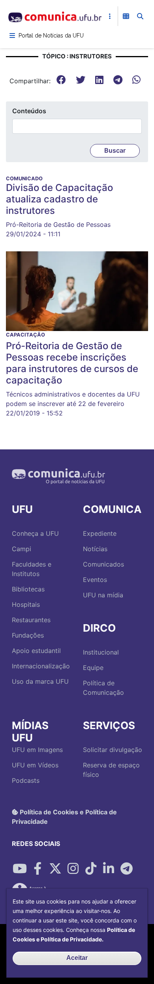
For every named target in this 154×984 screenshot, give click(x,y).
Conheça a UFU (35, 533)
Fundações (28, 635)
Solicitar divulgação (112, 750)
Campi (21, 549)
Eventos (95, 580)
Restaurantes (31, 620)
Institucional (101, 652)
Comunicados (103, 564)
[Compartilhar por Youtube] (20, 869)
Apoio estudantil (36, 651)
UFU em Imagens (37, 750)
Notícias (95, 549)
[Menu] (12, 35)
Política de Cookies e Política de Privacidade (64, 816)
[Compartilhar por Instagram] (73, 869)
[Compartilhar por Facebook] (37, 869)
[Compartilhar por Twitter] (55, 869)
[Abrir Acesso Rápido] (109, 16)
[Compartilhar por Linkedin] (108, 869)
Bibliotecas (28, 589)
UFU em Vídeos (35, 765)
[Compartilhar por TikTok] (91, 869)
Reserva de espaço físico (111, 769)
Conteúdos (29, 111)
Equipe (93, 668)
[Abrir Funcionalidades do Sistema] (126, 16)
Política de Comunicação (103, 687)
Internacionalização (41, 666)
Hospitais (26, 604)
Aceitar (77, 957)
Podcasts (25, 780)
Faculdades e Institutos (31, 569)
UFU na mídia (103, 595)
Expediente (99, 533)
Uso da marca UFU (40, 681)
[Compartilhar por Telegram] (126, 869)
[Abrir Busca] (140, 16)
